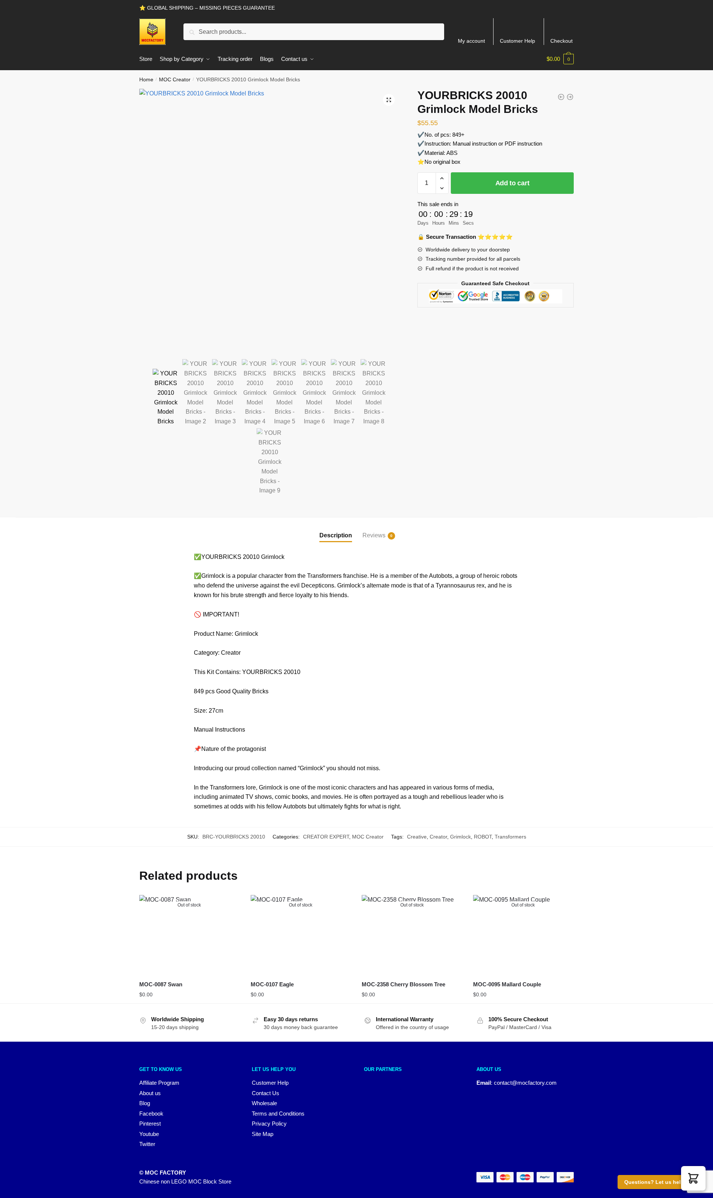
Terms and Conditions (278, 1113)
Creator (438, 837)
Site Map (262, 1134)
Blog (144, 1103)
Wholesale (264, 1103)
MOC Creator (175, 79)
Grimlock (460, 837)
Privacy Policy (269, 1123)
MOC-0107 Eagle (272, 984)
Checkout (561, 41)
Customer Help (517, 41)
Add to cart (512, 183)
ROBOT (483, 837)
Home (146, 79)
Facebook (151, 1113)
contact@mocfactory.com (525, 1083)
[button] (389, 100)
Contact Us (265, 1093)
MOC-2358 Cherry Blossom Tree (403, 984)
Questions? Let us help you (659, 1182)
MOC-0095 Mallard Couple (507, 984)
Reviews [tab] (373, 535)
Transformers (510, 837)
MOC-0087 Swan (160, 984)
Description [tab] (335, 535)
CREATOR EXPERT (326, 837)
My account (471, 41)
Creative (417, 837)
